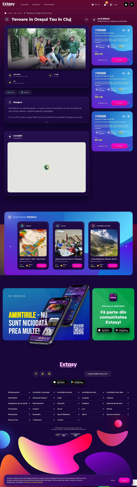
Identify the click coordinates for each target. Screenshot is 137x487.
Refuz (113, 480)
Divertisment (38, 403)
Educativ (60, 403)
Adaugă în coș (103, 60)
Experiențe (36, 4)
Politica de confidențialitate (71, 429)
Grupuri (26, 92)
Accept (124, 480)
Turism (60, 420)
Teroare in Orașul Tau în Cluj (39, 13)
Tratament (37, 420)
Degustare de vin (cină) (17, 403)
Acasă (10, 13)
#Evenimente (13, 392)
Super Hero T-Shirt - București (32, 259)
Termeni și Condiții (57, 429)
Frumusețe (12, 409)
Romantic (37, 414)
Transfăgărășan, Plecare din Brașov (105, 259)
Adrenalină (12, 398)
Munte (109, 409)
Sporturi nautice (113, 414)
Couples (85, 398)
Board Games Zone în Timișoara (69, 259)
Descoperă (24, 4)
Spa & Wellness (63, 414)
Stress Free (13, 420)
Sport (84, 414)
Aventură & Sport (40, 398)
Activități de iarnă (64, 392)
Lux (83, 409)
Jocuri (19, 13)
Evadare (85, 403)
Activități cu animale (41, 392)
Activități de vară (89, 392)
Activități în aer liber (104, 226)
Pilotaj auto (12, 414)
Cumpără (119, 60)
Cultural (110, 398)
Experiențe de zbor (115, 403)
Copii (59, 398)
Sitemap (83, 429)
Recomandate (49, 4)
